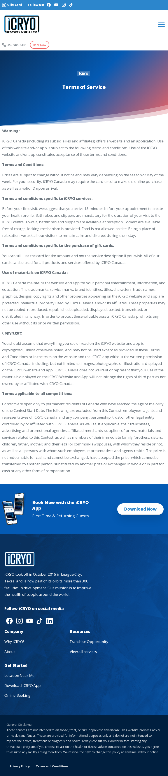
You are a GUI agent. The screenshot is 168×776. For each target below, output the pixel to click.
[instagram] (19, 620)
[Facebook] (48, 5)
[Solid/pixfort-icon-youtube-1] (29, 620)
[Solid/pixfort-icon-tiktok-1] (40, 620)
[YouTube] (56, 5)
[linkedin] (50, 620)
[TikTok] (71, 5)
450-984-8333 (16, 45)
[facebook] (9, 620)
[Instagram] (63, 5)
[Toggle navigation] (161, 24)
